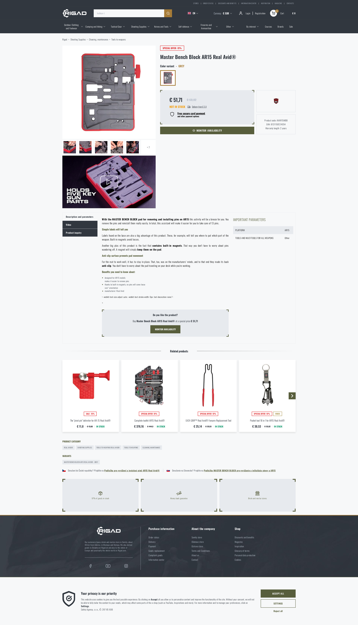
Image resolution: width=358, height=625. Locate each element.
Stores (196, 3)
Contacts (290, 3)
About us (195, 555)
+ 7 (148, 147)
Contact (195, 559)
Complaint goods (156, 555)
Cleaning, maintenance (98, 39)
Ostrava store (197, 546)
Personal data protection (245, 555)
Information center (248, 3)
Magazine (278, 3)
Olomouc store (198, 541)
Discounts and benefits (227, 3)
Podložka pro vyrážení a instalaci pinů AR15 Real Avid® (132, 470)
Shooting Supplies (78, 39)
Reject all (278, 611)
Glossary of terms (242, 550)
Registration (260, 13)
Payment (152, 546)
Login (248, 13)
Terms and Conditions (201, 550)
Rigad (64, 39)
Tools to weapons (118, 39)
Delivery (152, 541)
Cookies (238, 559)
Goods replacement (157, 550)
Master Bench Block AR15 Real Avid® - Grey (81, 462)
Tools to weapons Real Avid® (108, 447)
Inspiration (265, 3)
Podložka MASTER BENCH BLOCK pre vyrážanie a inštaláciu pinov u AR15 (240, 470)
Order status (208, 3)
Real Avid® (68, 447)
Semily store (197, 537)
